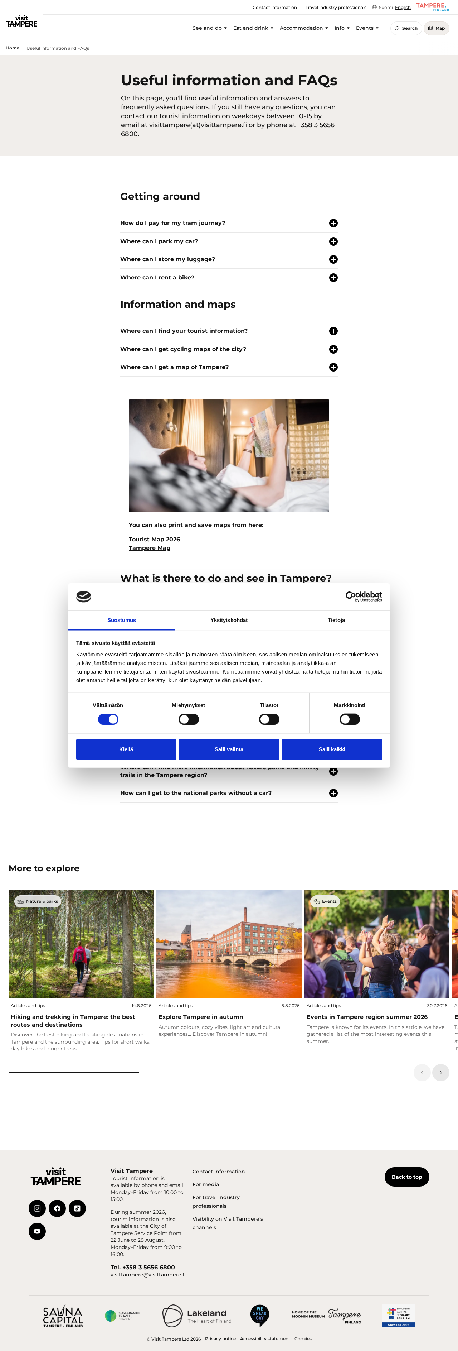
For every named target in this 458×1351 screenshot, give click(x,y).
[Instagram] (37, 1208)
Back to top (407, 1177)
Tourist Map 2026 (154, 539)
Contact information (219, 1171)
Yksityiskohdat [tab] (229, 620)
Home (12, 48)
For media (206, 1184)
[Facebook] (57, 1208)
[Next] (440, 1072)
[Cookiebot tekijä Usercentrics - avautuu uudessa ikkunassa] (351, 596)
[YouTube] (37, 1231)
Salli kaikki (332, 749)
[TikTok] (77, 1208)
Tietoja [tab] (336, 620)
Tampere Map (149, 548)
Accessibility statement (265, 1338)
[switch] (189, 719)
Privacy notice (220, 1338)
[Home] (21, 21)
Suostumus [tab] (121, 620)
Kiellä (126, 749)
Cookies (303, 1338)
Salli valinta (229, 749)
